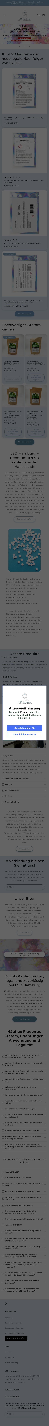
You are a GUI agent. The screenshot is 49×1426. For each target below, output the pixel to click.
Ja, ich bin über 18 (24, 728)
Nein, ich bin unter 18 (24, 734)
